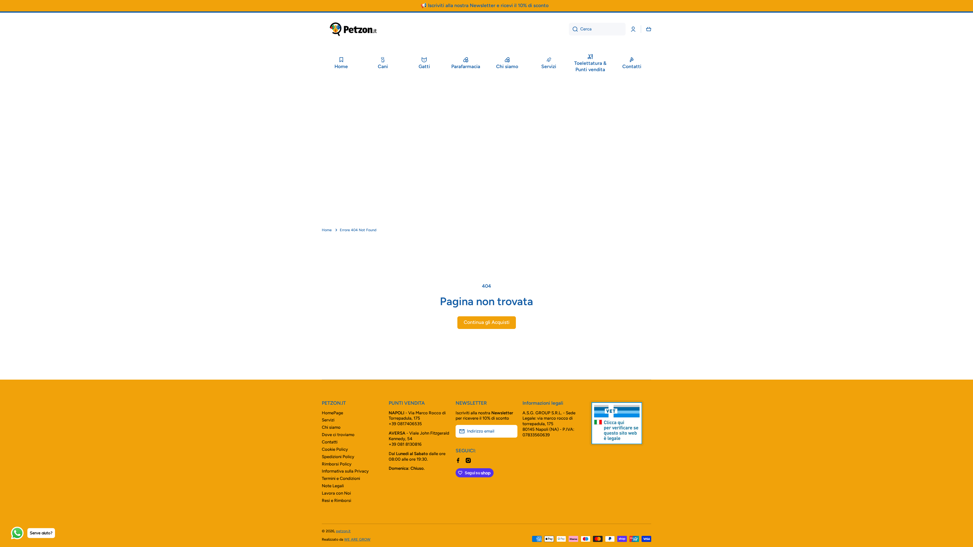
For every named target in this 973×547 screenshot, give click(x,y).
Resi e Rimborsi (336, 500)
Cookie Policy (335, 449)
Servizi (328, 419)
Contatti (330, 441)
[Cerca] (573, 29)
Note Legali (333, 485)
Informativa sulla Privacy (345, 471)
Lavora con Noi (336, 493)
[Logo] (353, 29)
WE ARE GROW (357, 539)
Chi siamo (331, 427)
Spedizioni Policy (338, 456)
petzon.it (343, 531)
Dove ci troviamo (338, 434)
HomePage (332, 412)
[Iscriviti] (511, 431)
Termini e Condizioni (341, 478)
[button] (648, 29)
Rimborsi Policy (336, 463)
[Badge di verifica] (616, 423)
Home (327, 230)
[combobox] (597, 29)
